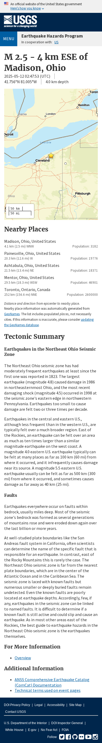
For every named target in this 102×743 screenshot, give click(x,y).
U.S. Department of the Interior (25, 723)
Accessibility (56, 705)
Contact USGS (15, 712)
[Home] (20, 28)
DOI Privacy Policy (17, 705)
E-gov (32, 730)
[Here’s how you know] (51, 6)
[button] (51, 155)
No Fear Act (49, 730)
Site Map (75, 705)
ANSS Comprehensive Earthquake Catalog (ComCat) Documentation (52, 682)
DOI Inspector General (67, 723)
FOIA (65, 730)
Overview (23, 657)
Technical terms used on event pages (48, 690)
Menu (8, 38)
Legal (39, 705)
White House (14, 730)
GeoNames (12, 314)
